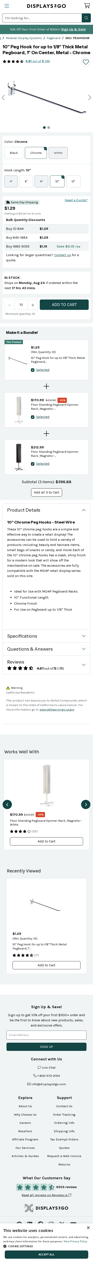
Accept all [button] (46, 1254)
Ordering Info (64, 1123)
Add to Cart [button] (46, 841)
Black (14, 153)
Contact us (62, 255)
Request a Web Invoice (64, 1156)
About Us (25, 1106)
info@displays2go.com (48, 1084)
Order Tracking (64, 1114)
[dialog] (46, 1243)
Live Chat (49, 1067)
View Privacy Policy (75, 1241)
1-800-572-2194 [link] (48, 1076)
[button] (86, 17)
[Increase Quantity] (33, 305)
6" (26, 181)
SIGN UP (46, 1047)
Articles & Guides (25, 1156)
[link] (24, 38)
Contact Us (64, 1106)
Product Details (23, 510)
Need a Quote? (76, 200)
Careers (25, 1123)
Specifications (22, 636)
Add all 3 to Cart (46, 492)
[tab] (44, 127)
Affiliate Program (25, 1139)
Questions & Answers (30, 649)
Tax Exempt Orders (64, 1139)
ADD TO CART (64, 304)
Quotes (64, 1148)
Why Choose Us (25, 1114)
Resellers (25, 1131)
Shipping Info (64, 1131)
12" (73, 181)
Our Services (25, 1148)
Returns (64, 1164)
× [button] (88, 1228)
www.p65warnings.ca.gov (57, 709)
